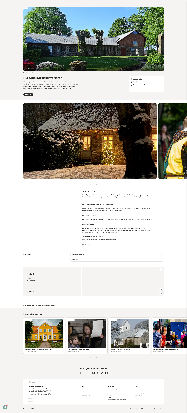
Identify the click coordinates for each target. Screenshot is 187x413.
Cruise (136, 389)
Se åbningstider (137, 79)
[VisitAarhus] (32, 382)
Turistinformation (86, 395)
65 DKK (135, 82)
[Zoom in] (161, 289)
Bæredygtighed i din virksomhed (117, 399)
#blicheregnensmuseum (89, 239)
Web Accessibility (139, 408)
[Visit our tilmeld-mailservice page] (93, 373)
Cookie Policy (130, 408)
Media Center (111, 393)
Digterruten (114, 232)
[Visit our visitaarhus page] (80, 373)
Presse (109, 391)
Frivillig (136, 391)
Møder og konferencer (141, 395)
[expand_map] (160, 269)
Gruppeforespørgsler (140, 393)
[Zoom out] (161, 293)
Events (27, 94)
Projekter (110, 397)
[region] (123, 281)
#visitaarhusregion (110, 239)
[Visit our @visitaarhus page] (98, 373)
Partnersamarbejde (113, 389)
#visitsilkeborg (101, 239)
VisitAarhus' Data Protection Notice (154, 408)
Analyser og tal (112, 395)
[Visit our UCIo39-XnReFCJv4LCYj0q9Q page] (89, 373)
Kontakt (83, 391)
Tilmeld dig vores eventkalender (90, 393)
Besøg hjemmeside (138, 84)
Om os (83, 389)
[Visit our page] (85, 373)
